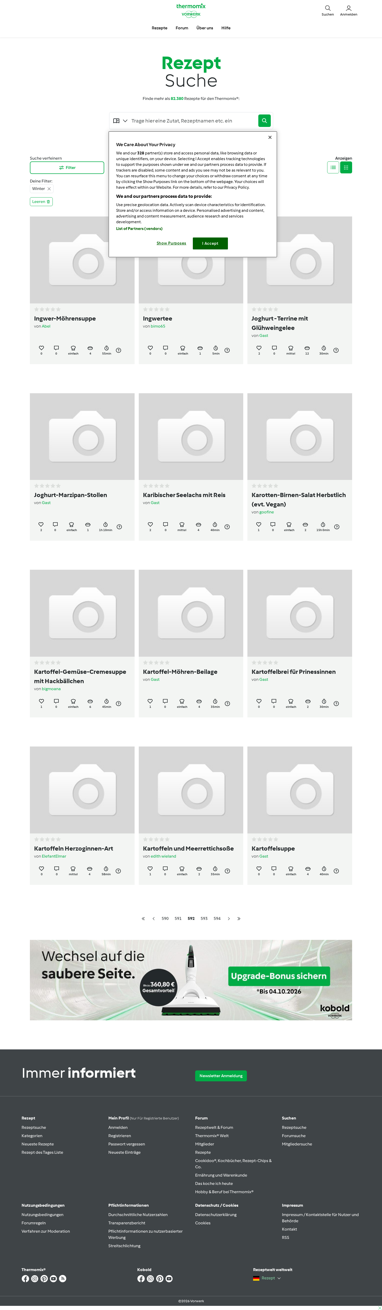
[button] (328, 10)
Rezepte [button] (159, 27)
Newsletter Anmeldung (221, 1075)
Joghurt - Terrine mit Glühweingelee (280, 323)
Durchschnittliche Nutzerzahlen (138, 1214)
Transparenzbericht (126, 1222)
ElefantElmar (54, 856)
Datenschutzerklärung (215, 1214)
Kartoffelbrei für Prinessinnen (294, 671)
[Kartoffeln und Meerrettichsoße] (191, 789)
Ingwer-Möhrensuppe (65, 318)
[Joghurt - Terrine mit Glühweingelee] (299, 259)
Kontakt (289, 1229)
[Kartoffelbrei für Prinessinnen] (299, 613)
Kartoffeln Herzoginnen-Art (73, 848)
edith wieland (163, 856)
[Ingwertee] (191, 259)
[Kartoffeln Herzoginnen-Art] (82, 789)
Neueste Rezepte (38, 1144)
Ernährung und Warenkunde (221, 1175)
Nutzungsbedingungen (42, 1214)
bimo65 (158, 326)
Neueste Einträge (124, 1152)
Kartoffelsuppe (273, 848)
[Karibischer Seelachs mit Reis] (191, 436)
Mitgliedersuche (297, 1144)
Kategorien (32, 1135)
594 (217, 918)
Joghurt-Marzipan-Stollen (70, 495)
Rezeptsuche (34, 1127)
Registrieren (119, 1135)
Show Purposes (172, 243)
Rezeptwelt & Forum (214, 1127)
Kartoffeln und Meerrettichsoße (188, 848)
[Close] (270, 137)
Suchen (289, 1118)
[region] (192, 194)
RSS (285, 1237)
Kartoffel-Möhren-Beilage (180, 671)
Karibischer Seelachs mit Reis (184, 495)
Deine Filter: (41, 181)
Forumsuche (294, 1135)
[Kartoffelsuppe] (299, 789)
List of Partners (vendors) (139, 228)
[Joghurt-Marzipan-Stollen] (82, 436)
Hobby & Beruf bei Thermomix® (224, 1191)
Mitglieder (204, 1144)
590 (165, 918)
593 (204, 918)
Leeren (38, 201)
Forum (201, 1118)
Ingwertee (157, 318)
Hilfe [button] (225, 27)
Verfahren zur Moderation (46, 1231)
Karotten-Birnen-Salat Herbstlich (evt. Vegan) (299, 499)
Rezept (28, 1118)
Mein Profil (143, 1118)
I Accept (210, 243)
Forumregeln (34, 1222)
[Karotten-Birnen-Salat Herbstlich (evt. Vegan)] (299, 436)
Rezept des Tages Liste (42, 1152)
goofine (266, 512)
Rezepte (203, 1152)
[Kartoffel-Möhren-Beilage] (191, 613)
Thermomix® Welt (212, 1135)
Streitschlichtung (124, 1245)
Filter (71, 167)
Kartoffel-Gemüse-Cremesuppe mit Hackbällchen (80, 676)
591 (178, 918)
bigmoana (51, 688)
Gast (263, 335)
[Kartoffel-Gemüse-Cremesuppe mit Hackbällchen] (82, 613)
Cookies (202, 1222)
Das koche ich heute (214, 1183)
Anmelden (118, 1127)
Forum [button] (182, 27)
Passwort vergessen (126, 1144)
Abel (46, 326)
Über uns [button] (204, 27)
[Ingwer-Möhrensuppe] (82, 259)
